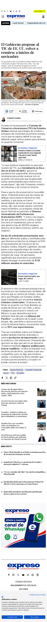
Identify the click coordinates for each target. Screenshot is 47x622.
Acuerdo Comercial (33, 370)
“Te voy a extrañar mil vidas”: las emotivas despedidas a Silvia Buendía (24, 473)
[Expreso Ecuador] (23, 568)
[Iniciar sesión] (43, 16)
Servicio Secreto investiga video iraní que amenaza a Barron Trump (14, 403)
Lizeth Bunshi (18, 23)
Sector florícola (16, 370)
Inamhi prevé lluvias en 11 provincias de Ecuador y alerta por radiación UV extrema (23, 463)
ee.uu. (6, 373)
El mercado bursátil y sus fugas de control (29, 277)
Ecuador (20, 373)
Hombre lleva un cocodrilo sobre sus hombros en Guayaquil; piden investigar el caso (13, 426)
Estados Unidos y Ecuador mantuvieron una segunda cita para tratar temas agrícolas (29, 154)
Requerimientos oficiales (23, 585)
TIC (12, 373)
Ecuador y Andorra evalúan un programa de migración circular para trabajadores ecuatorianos (14, 414)
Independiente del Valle (36, 23)
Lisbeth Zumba (14, 118)
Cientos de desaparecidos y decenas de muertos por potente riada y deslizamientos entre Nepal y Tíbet (14, 392)
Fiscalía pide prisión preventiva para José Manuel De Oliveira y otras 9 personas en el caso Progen (24, 482)
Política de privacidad (37, 595)
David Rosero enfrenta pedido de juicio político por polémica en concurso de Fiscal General (13, 437)
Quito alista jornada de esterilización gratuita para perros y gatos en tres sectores (23, 492)
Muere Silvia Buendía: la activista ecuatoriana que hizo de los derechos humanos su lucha (25, 453)
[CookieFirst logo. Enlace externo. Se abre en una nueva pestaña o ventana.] (2, 597)
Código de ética (23, 582)
